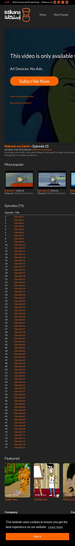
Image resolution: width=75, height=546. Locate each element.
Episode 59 (19, 397)
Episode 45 (19, 354)
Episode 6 (19, 232)
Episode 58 (19, 394)
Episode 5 (10, 190)
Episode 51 (19, 372)
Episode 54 (19, 382)
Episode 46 (19, 357)
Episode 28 (19, 301)
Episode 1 (19, 216)
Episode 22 (19, 282)
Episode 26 (19, 294)
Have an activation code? (22, 96)
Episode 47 (19, 360)
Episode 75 (19, 447)
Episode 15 (19, 260)
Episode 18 (19, 269)
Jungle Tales (11, 499)
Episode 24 (19, 288)
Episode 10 (19, 244)
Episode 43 (19, 347)
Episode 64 (19, 413)
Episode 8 (19, 238)
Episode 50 (19, 369)
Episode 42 (19, 344)
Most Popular (61, 14)
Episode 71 (19, 435)
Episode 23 (19, 285)
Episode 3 (19, 223)
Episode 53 (19, 378)
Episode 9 (19, 241)
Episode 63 (19, 410)
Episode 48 (19, 363)
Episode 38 (19, 332)
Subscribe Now (34, 81)
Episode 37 (19, 329)
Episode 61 (43, 190)
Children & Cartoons (42, 149)
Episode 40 (19, 338)
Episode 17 (19, 266)
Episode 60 (19, 400)
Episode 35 (19, 322)
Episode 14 (19, 257)
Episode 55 (19, 385)
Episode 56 (19, 388)
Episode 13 (19, 254)
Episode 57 (19, 391)
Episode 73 (19, 441)
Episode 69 (19, 428)
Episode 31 (19, 310)
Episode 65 (19, 416)
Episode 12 (19, 251)
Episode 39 (19, 335)
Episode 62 (19, 407)
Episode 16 (19, 263)
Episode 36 (19, 325)
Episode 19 (19, 272)
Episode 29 (19, 304)
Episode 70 (19, 431)
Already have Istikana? (20, 102)
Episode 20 (19, 276)
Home (43, 14)
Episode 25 (19, 291)
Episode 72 (19, 438)
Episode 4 (19, 226)
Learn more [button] (55, 527)
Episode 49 (19, 366)
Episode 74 (19, 444)
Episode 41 (19, 341)
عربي (7, 1)
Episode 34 (19, 319)
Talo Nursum (40, 499)
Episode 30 (19, 307)
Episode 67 (19, 422)
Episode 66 (19, 419)
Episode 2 (19, 219)
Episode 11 (19, 247)
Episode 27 (19, 297)
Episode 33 (19, 316)
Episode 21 (19, 279)
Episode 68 (19, 425)
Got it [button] (37, 536)
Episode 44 (19, 350)
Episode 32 (19, 313)
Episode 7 (19, 235)
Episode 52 (19, 375)
